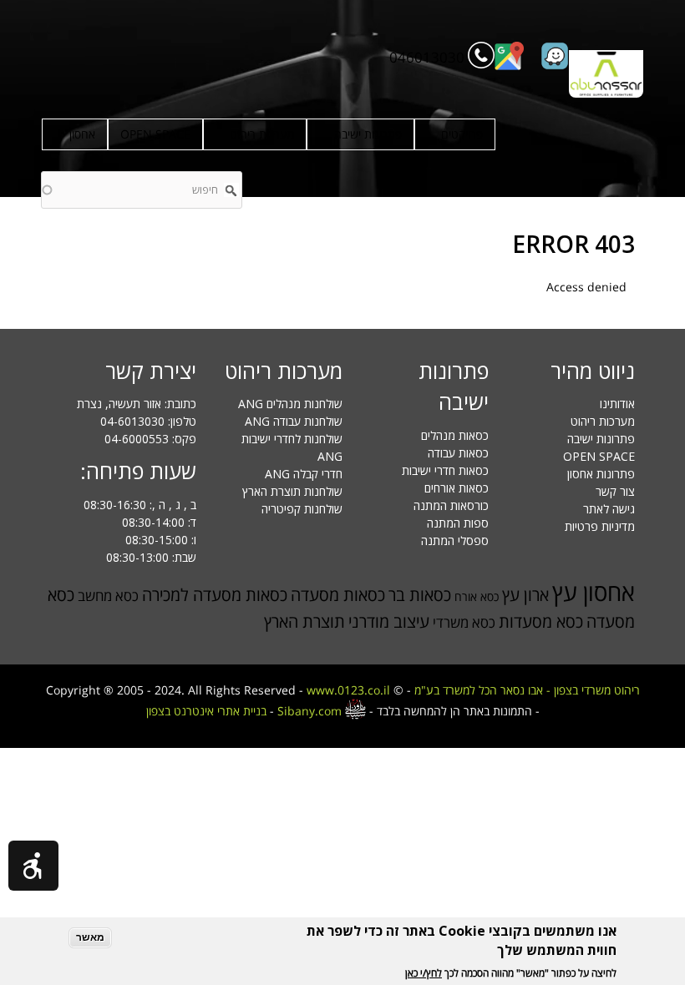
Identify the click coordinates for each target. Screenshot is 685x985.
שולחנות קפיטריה (301, 509)
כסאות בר (419, 594)
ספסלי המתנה (455, 540)
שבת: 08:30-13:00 (151, 557)
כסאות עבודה (458, 453)
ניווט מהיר (593, 370)
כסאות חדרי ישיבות (445, 470)
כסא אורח (476, 596)
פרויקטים (462, 134)
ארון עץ (525, 594)
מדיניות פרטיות (600, 526)
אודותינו (617, 404)
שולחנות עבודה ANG (293, 421)
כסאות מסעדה (338, 594)
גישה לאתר (609, 509)
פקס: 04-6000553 (150, 439)
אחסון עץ (593, 592)
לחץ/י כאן (423, 973)
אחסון (82, 134)
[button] (33, 866)
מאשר (90, 937)
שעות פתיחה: (138, 471)
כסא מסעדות (541, 621)
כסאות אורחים (456, 488)
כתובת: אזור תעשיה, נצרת (136, 404)
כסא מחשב (108, 595)
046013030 (426, 57)
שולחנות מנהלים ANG (290, 404)
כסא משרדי (464, 622)
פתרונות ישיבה (368, 134)
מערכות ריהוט (262, 134)
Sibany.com (311, 711)
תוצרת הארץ (304, 621)
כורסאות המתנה (451, 505)
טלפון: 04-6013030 (148, 421)
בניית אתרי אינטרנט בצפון (206, 711)
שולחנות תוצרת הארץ (292, 491)
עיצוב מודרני (388, 621)
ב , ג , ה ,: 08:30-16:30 (140, 505)
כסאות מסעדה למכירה (214, 594)
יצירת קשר (150, 370)
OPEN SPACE (155, 134)
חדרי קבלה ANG (303, 474)
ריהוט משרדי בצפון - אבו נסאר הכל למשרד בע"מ (527, 690)
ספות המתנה (458, 523)
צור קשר (615, 491)
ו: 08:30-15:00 (160, 540)
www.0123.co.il (348, 690)
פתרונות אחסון (601, 474)
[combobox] (141, 190)
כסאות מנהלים (455, 435)
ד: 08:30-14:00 (159, 522)
